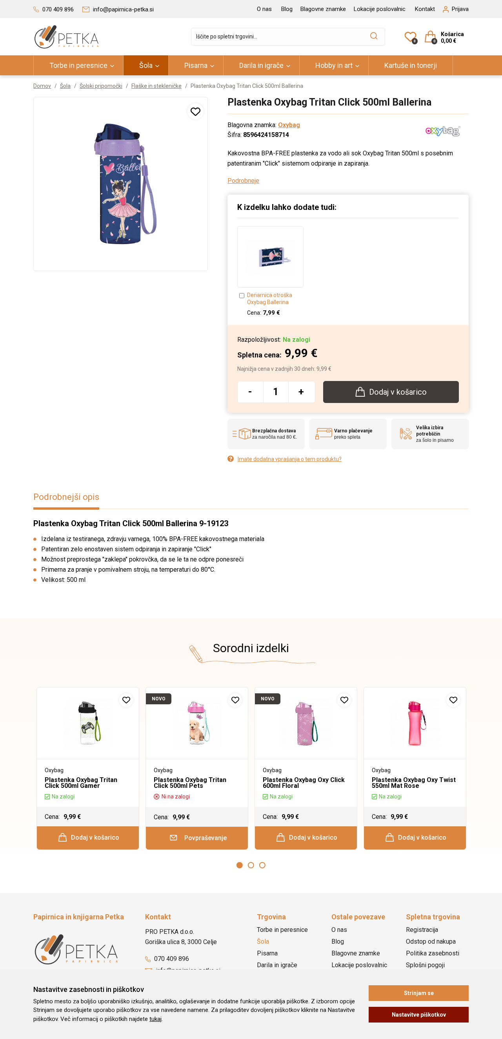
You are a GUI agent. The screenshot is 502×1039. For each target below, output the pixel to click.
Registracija (422, 929)
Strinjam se (419, 993)
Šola (146, 65)
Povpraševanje (205, 838)
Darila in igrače (261, 65)
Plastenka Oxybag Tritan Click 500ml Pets (190, 782)
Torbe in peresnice (78, 65)
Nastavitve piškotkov (419, 1015)
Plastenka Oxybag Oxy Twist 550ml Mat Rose (414, 782)
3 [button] (262, 865)
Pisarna (195, 65)
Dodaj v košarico (94, 837)
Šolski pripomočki (101, 86)
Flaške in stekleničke (156, 86)
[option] (270, 271)
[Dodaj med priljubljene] (195, 111)
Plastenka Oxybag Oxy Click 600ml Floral (304, 782)
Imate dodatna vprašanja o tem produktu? (290, 459)
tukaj (155, 1019)
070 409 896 (171, 958)
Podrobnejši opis (66, 497)
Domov (42, 86)
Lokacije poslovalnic (380, 9)
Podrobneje (243, 180)
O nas (264, 9)
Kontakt (425, 9)
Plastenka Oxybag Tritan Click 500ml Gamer (81, 782)
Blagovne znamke (323, 9)
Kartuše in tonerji (410, 65)
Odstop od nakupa (431, 941)
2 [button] (251, 865)
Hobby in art (334, 65)
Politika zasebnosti (432, 953)
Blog (287, 9)
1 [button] (239, 865)
